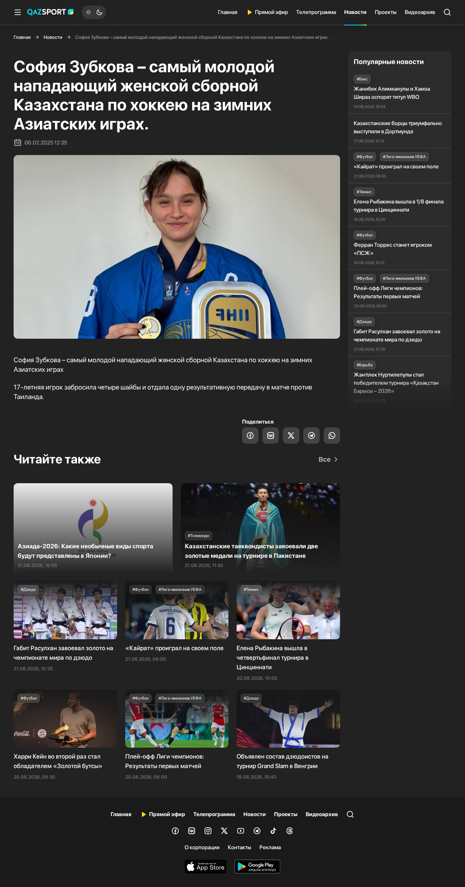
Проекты (386, 12)
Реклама (270, 847)
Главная (227, 12)
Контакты (239, 847)
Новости (355, 12)
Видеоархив (420, 12)
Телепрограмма (316, 12)
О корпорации (202, 847)
